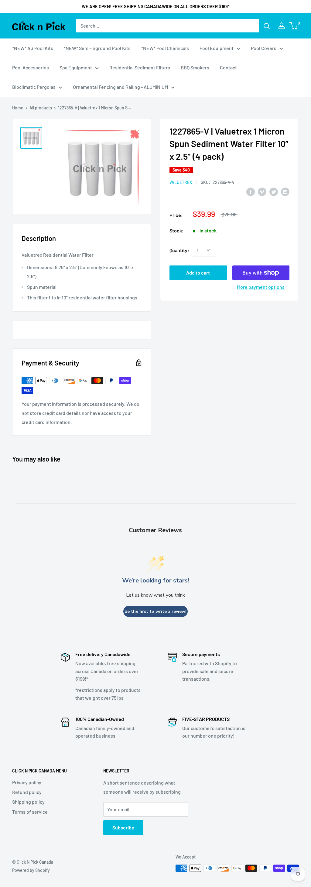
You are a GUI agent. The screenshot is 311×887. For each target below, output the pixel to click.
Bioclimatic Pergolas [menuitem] (34, 87)
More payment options (261, 287)
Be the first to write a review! (155, 611)
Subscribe (123, 827)
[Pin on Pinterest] (262, 191)
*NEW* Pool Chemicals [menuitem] (165, 48)
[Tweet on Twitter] (273, 191)
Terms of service (30, 812)
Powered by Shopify (31, 870)
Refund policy (27, 792)
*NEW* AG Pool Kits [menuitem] (32, 48)
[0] (294, 25)
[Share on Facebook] (250, 191)
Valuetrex (180, 182)
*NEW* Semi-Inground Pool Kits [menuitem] (97, 48)
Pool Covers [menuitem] (263, 48)
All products (40, 107)
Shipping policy (28, 802)
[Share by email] (285, 191)
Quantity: (179, 250)
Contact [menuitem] (228, 67)
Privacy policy (26, 782)
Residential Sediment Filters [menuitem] (139, 67)
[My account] (282, 25)
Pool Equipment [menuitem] (217, 48)
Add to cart (198, 272)
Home (17, 107)
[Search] (266, 25)
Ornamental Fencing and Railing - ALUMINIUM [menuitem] (120, 87)
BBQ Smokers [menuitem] (195, 67)
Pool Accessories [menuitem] (30, 67)
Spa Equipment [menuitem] (76, 67)
